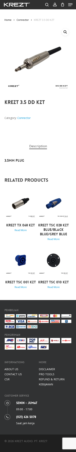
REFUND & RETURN (52, 379)
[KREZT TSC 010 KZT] (54, 260)
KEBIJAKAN (46, 384)
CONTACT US (13, 374)
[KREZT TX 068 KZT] (20, 204)
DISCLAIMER (47, 369)
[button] (70, 5)
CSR (7, 379)
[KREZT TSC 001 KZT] (20, 260)
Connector (23, 20)
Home (7, 20)
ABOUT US (11, 369)
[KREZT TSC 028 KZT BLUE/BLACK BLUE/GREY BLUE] (54, 204)
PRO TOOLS (46, 374)
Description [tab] (38, 146)
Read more (21, 230)
